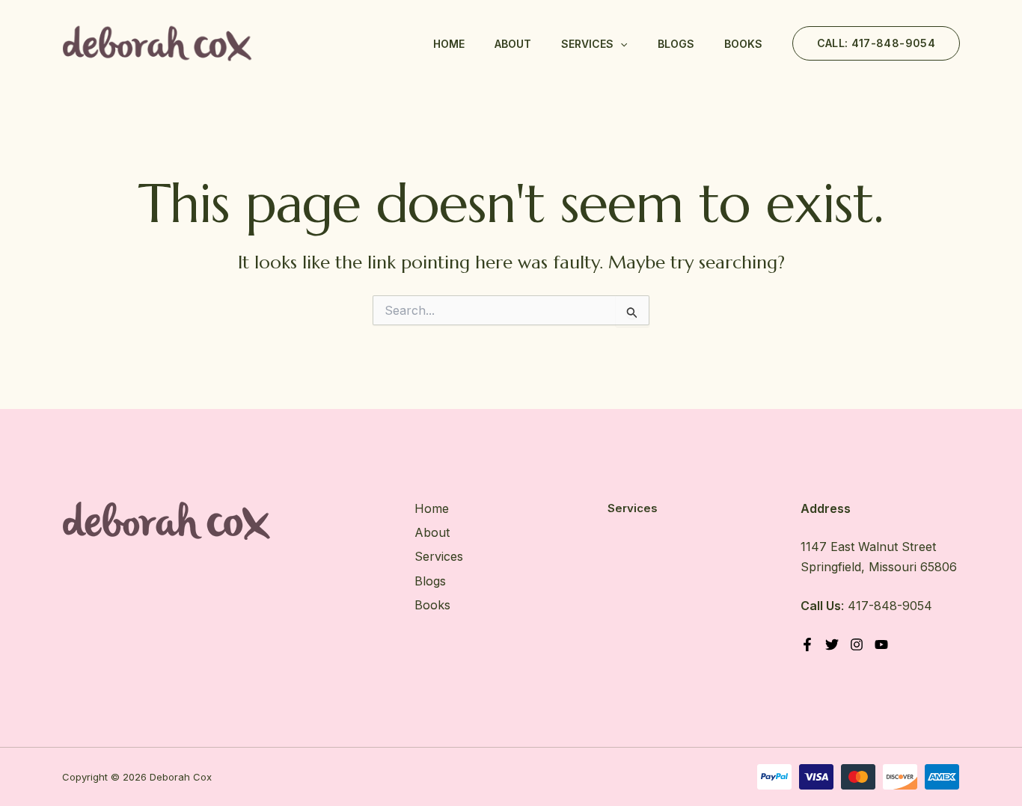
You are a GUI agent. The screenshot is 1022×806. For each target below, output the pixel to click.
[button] (620, 44)
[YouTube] (881, 644)
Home (449, 43)
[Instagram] (856, 644)
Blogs (676, 43)
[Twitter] (832, 644)
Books (743, 43)
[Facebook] (807, 644)
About (513, 43)
